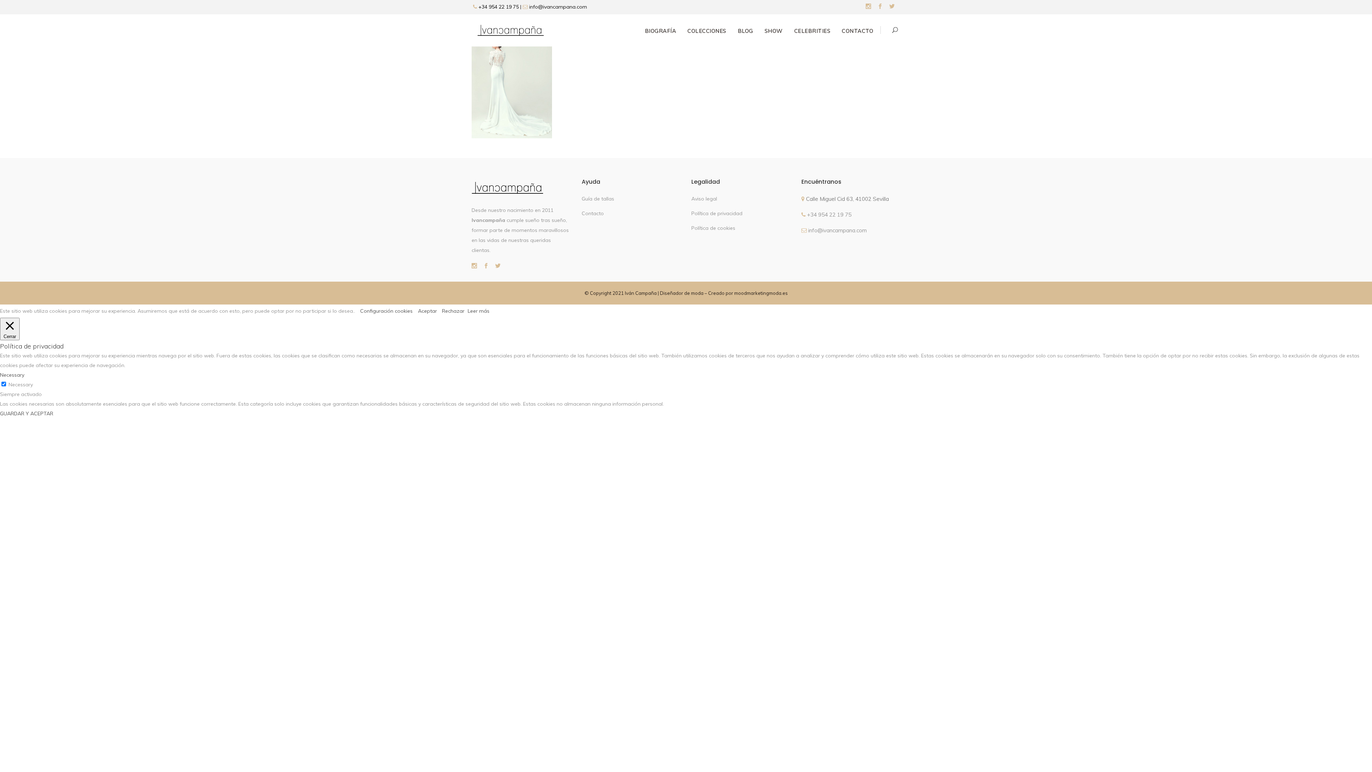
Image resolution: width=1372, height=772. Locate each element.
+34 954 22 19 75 (498, 7)
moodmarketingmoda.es (761, 293)
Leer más (478, 311)
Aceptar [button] (427, 311)
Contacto (593, 213)
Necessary (21, 384)
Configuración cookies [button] (386, 311)
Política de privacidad (716, 213)
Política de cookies (713, 228)
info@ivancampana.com (558, 7)
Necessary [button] (12, 375)
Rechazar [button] (453, 311)
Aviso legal (704, 199)
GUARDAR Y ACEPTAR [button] (26, 413)
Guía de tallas (598, 199)
